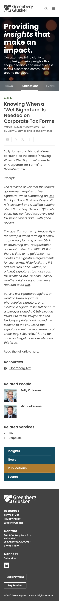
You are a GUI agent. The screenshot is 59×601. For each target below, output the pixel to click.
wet (27, 285)
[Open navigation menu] (53, 8)
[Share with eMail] (7, 139)
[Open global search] (46, 8)
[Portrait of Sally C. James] (10, 395)
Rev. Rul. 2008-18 (33, 249)
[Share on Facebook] (30, 139)
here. (35, 352)
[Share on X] (22, 139)
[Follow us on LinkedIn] (6, 565)
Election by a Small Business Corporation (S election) (29, 200)
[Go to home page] (18, 8)
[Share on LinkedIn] (15, 139)
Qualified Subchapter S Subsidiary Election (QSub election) (29, 209)
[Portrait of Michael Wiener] (10, 411)
